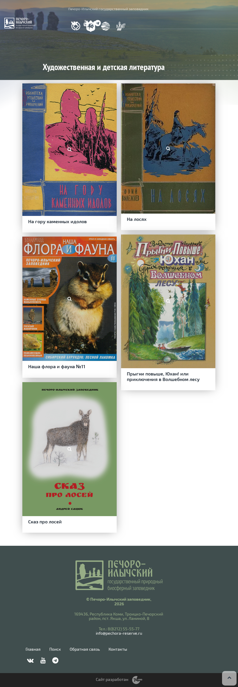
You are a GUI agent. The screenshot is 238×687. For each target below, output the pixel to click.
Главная (33, 649)
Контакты (118, 649)
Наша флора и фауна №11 (56, 366)
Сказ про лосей (45, 521)
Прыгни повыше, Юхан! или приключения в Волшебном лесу (163, 376)
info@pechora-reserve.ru (119, 633)
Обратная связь (85, 649)
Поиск (55, 649)
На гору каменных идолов (57, 221)
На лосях (137, 219)
